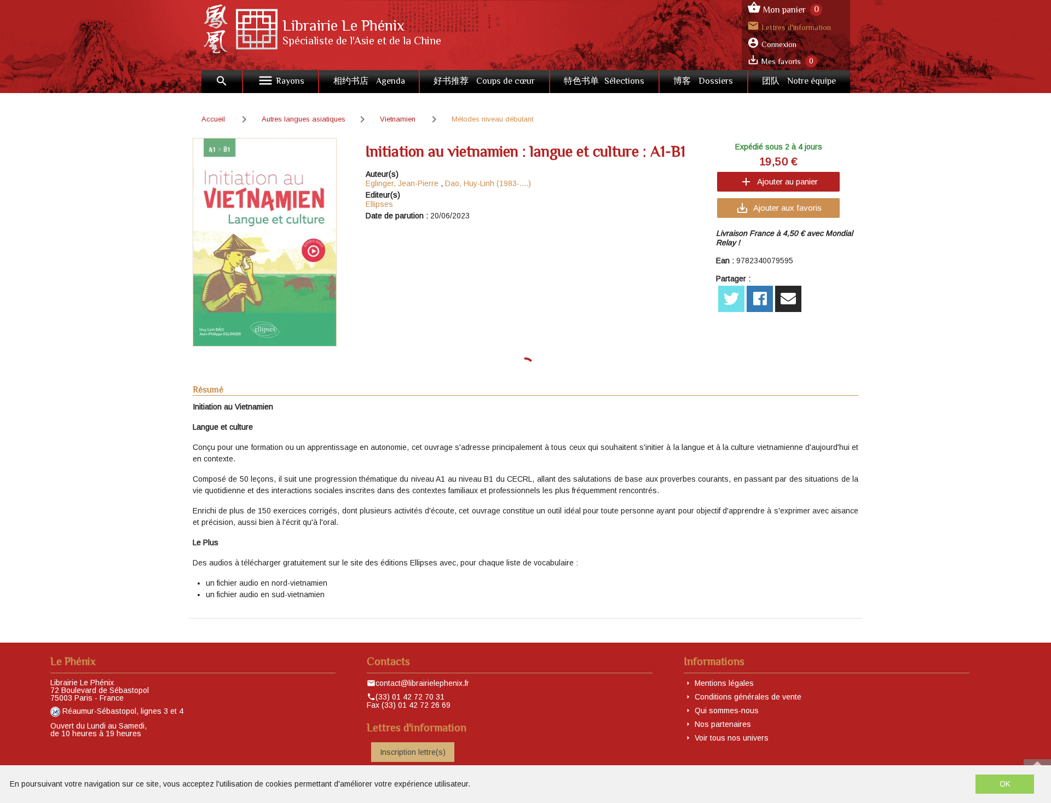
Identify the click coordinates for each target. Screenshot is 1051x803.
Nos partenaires (723, 724)
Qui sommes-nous (727, 710)
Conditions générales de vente (748, 696)
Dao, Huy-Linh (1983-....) (488, 183)
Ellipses (379, 204)
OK (1005, 783)
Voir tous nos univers (732, 737)
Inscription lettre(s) (413, 752)
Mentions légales (724, 683)
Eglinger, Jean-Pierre (402, 183)
